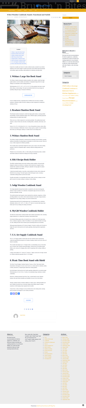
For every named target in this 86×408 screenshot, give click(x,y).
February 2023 (65, 391)
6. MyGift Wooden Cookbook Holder (18, 60)
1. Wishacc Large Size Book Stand (17, 52)
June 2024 (64, 365)
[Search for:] (73, 1)
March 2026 (65, 337)
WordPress (39, 405)
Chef (36, 10)
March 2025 (65, 355)
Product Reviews (65, 98)
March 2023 (65, 389)
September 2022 (66, 399)
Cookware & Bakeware (49, 342)
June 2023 (64, 384)
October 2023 (65, 378)
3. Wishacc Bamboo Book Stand (17, 55)
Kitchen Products (12, 10)
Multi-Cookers (67, 95)
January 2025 (65, 358)
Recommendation (68, 101)
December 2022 (66, 394)
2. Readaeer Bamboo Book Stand (17, 53)
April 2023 (64, 388)
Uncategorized (66, 105)
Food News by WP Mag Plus (48, 405)
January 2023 (65, 393)
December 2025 (66, 340)
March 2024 (65, 370)
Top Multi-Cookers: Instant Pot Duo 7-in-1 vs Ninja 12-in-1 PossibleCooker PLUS (71, 28)
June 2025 (64, 350)
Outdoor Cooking (74, 95)
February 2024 (65, 371)
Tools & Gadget (69, 103)
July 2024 (64, 363)
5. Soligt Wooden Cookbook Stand (18, 58)
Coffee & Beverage (72, 86)
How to (30, 10)
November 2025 (66, 342)
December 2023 (66, 375)
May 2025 (64, 352)
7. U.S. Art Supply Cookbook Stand (18, 61)
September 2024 (66, 360)
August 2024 (65, 361)
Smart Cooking (47, 355)
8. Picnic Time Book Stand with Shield (18, 63)
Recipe (25, 10)
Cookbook (19, 10)
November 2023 (66, 376)
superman (22, 315)
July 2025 (64, 348)
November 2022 (66, 396)
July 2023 (64, 383)
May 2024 (64, 366)
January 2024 (65, 373)
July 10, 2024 (10, 17)
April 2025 (64, 353)
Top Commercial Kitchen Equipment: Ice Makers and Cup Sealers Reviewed (71, 33)
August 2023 (65, 381)
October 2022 (65, 397)
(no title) (67, 36)
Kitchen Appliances (23, 17)
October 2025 (65, 343)
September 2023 (66, 379)
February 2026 (65, 339)
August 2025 (65, 347)
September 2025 (66, 345)
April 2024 (64, 368)
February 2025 (65, 357)
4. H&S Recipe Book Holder (16, 56)
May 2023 (64, 386)
